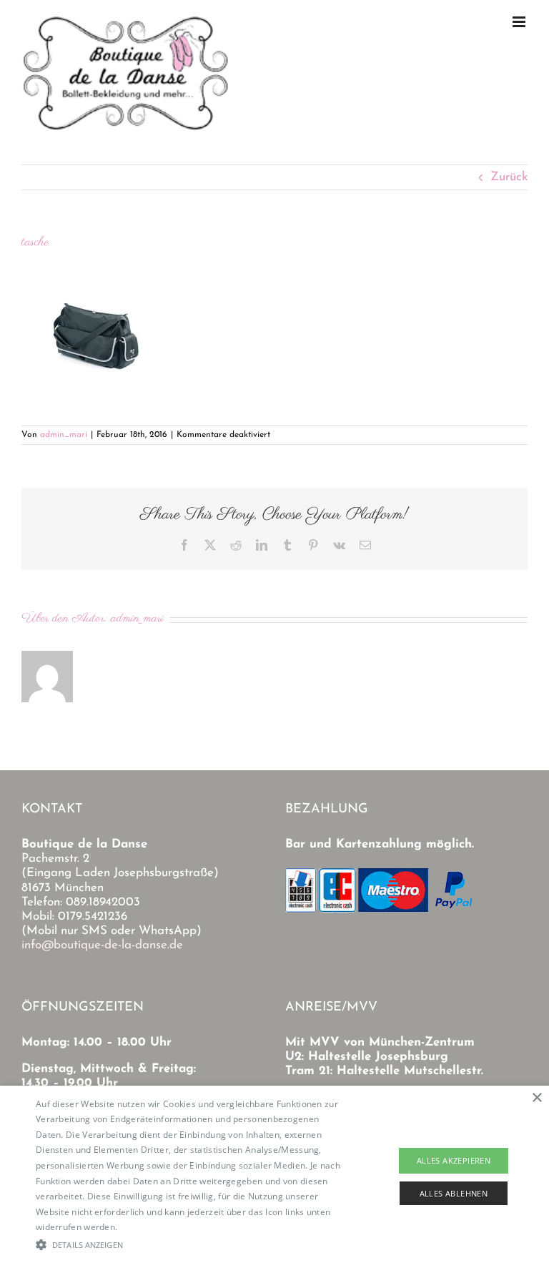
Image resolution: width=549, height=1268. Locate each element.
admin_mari (63, 435)
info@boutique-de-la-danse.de (102, 945)
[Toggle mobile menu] (520, 21)
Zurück (509, 177)
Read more (143, 1227)
